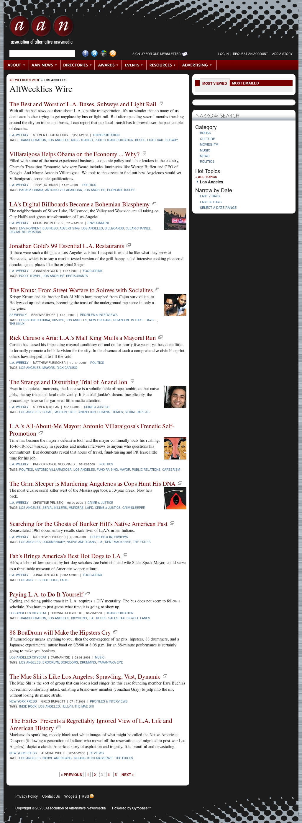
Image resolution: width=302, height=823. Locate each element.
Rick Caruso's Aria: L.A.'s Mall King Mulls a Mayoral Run (82, 337)
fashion (60, 412)
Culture (207, 138)
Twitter (94, 53)
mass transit (82, 140)
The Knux (16, 323)
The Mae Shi (84, 706)
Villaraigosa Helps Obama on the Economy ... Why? (74, 154)
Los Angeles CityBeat (27, 613)
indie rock (28, 706)
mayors (48, 367)
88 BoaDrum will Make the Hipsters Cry (60, 632)
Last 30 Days (210, 202)
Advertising (197, 65)
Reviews (97, 753)
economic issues (121, 190)
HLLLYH (67, 706)
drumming (88, 662)
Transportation (106, 135)
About (16, 65)
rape (72, 412)
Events (134, 65)
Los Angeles (55, 80)
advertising (70, 228)
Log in (223, 54)
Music (99, 657)
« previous (71, 774)
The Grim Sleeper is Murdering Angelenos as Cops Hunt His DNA (92, 483)
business (50, 228)
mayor (125, 469)
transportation (32, 140)
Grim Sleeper (133, 507)
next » (128, 774)
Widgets (70, 795)
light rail (155, 140)
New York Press (23, 701)
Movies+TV (209, 144)
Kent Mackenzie (118, 542)
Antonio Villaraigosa (63, 190)
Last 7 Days (210, 196)
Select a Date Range (218, 207)
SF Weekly (18, 314)
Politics (89, 184)
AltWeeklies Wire (24, 80)
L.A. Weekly (19, 135)
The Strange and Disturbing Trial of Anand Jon (68, 382)
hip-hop (58, 320)
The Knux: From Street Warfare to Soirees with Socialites (81, 290)
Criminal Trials (110, 412)
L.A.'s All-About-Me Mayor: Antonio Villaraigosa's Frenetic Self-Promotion (91, 429)
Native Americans (81, 542)
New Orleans (100, 320)
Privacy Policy (26, 795)
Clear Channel (138, 228)
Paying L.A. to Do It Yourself (46, 594)
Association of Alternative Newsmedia (75, 807)
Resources (163, 65)
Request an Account (250, 54)
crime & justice (108, 507)
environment (30, 228)
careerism (171, 469)
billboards (114, 228)
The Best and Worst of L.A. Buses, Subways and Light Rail (82, 104)
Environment (98, 223)
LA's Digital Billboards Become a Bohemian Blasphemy (79, 204)
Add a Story (282, 54)
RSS (85, 795)
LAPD (89, 507)
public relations (146, 469)
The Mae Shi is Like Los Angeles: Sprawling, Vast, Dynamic (84, 676)
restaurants (77, 275)
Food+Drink (92, 270)
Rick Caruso (67, 367)
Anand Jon (87, 412)
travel (35, 275)
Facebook (85, 53)
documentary (53, 542)
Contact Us (51, 795)
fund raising (107, 469)
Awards (108, 65)
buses (140, 140)
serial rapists (137, 412)
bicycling (79, 618)
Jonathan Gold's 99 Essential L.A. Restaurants (66, 246)
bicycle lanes (138, 618)
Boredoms (69, 662)
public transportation (114, 140)
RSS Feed (112, 53)
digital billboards (25, 231)
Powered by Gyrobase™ (131, 807)
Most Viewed (214, 83)
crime (47, 412)
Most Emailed (245, 83)
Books (205, 133)
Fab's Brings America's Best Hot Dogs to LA (65, 556)
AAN (41, 31)
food (23, 275)
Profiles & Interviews (99, 314)
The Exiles (142, 542)
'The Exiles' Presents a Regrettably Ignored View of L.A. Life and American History (90, 724)
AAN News (45, 65)
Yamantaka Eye (110, 662)
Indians (79, 758)
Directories (78, 65)
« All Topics (206, 177)
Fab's (64, 580)
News (204, 156)
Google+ (103, 53)
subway (171, 140)
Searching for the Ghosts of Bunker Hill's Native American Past (88, 523)
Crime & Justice (97, 407)
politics (26, 469)
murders (76, 507)
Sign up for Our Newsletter (156, 54)
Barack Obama (31, 190)
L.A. (100, 542)
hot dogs (50, 580)
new (160, 103)
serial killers (54, 507)
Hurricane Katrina (34, 320)
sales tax (116, 618)
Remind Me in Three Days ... (135, 320)
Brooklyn (50, 662)
